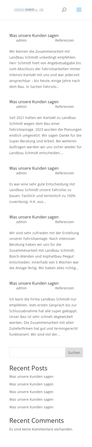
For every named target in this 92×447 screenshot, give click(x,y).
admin (21, 40)
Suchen (74, 352)
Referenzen (64, 40)
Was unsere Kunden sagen (34, 35)
